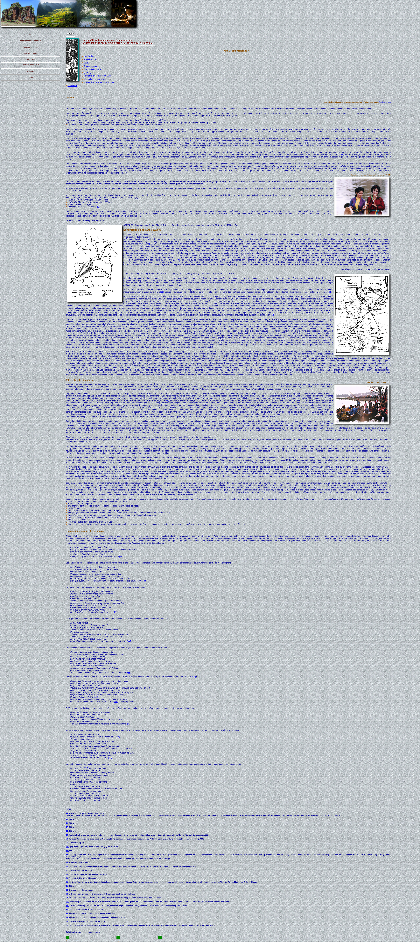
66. (67, 906)
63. (67, 894)
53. (67, 851)
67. (67, 910)
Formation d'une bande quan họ (97, 76)
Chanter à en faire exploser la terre (99, 82)
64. (67, 898)
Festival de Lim (385, 102)
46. (67, 823)
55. (67, 862)
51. (67, 843)
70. (67, 921)
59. (67, 878)
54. (67, 855)
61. (67, 886)
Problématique (90, 59)
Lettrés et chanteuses (93, 69)
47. (67, 827)
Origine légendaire (92, 66)
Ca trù (86, 63)
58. (67, 874)
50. (67, 839)
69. (67, 917)
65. (67, 902)
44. (67, 813)
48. (67, 831)
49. (67, 835)
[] (135, 129)
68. (67, 913)
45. (67, 819)
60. (67, 882)
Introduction (89, 56)
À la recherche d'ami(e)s (94, 79)
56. (67, 866)
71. (67, 925)
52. (67, 847)
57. (67, 870)
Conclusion (72, 86)
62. (67, 890)
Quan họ (87, 72)
